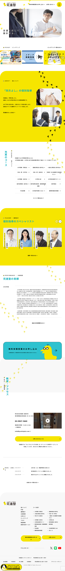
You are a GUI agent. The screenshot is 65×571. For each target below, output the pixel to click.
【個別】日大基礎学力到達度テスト (54, 173)
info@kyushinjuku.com (22, 431)
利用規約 (29, 561)
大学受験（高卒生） (22, 179)
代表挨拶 (13, 561)
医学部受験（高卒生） (23, 184)
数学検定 (54, 184)
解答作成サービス (25, 525)
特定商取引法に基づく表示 (39, 558)
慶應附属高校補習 (54, 191)
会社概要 (5, 561)
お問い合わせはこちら (38, 439)
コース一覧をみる (38, 198)
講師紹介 (23, 512)
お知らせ (23, 516)
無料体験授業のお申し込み (36, 4)
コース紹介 (36, 507)
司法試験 (22, 191)
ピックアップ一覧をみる (54, 47)
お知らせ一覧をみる (32, 482)
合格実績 (23, 514)
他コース (51, 530)
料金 (22, 509)
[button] (62, 57)
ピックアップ (24, 518)
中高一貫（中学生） (22, 172)
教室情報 (23, 522)
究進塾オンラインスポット (25, 558)
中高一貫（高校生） (38, 172)
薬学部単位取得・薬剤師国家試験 (38, 185)
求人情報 (21, 561)
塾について (24, 507)
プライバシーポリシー (56, 561)
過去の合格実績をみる (38, 323)
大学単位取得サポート (54, 179)
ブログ (22, 520)
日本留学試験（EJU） (38, 191)
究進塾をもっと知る (8, 112)
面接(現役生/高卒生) (38, 167)
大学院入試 (38, 179)
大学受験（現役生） (22, 167)
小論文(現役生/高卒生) (54, 167)
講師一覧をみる (32, 255)
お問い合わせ (49, 4)
